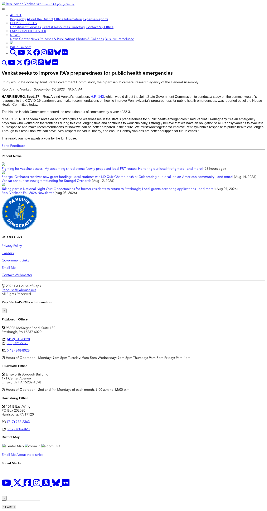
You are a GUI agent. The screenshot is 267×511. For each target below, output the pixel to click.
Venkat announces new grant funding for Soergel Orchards (46, 181)
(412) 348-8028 (18, 339)
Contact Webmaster (17, 275)
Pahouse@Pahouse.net (19, 290)
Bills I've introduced (119, 39)
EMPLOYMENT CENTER (28, 31)
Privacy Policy (12, 246)
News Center (20, 39)
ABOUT (15, 15)
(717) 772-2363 (18, 422)
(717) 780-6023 (18, 429)
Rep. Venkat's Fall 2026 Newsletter (28, 193)
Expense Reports (95, 19)
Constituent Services (25, 27)
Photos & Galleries (90, 39)
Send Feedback (13, 146)
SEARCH (9, 507)
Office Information (68, 19)
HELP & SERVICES (23, 23)
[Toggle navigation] (3, 9)
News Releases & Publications (52, 39)
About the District (40, 19)
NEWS (15, 35)
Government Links (15, 260)
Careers (8, 253)
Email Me (9, 268)
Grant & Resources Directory (63, 27)
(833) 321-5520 (17, 343)
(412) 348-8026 (18, 350)
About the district (29, 455)
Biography (18, 19)
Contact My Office (99, 27)
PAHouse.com (20, 47)
